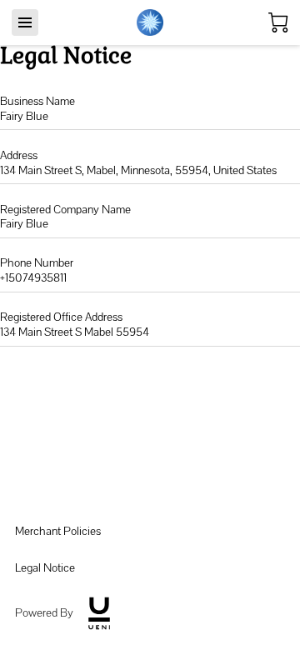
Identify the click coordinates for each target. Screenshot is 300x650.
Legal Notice (45, 567)
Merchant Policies (58, 530)
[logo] (99, 613)
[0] (278, 22)
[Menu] (25, 22)
